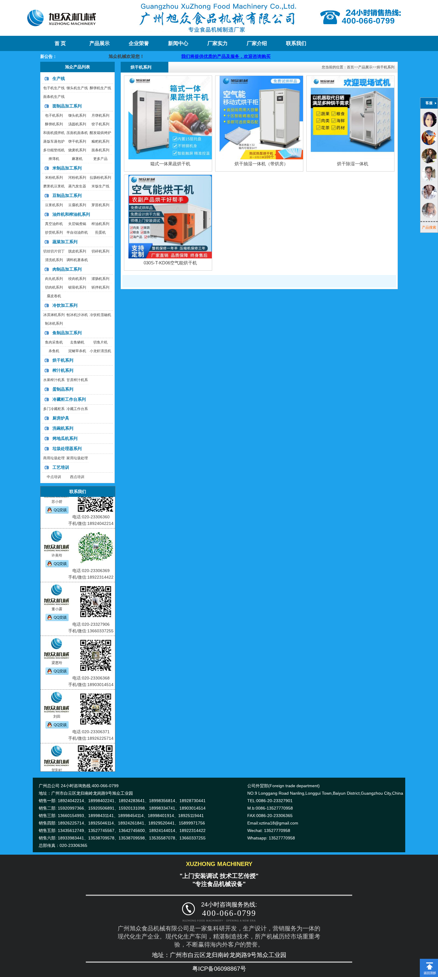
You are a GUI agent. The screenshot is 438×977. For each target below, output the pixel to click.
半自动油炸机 (77, 232)
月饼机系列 (100, 115)
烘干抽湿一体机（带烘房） (261, 163)
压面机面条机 (77, 133)
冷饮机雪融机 (100, 315)
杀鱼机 (54, 351)
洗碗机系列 (62, 428)
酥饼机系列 (54, 124)
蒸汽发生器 (77, 186)
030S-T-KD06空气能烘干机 (170, 262)
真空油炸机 (54, 224)
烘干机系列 (62, 360)
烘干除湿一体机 (352, 163)
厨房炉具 (60, 418)
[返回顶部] (429, 961)
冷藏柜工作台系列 (69, 399)
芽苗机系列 (100, 205)
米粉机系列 (54, 177)
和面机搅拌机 (54, 133)
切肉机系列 (54, 287)
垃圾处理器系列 (67, 448)
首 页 (60, 43)
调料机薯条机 (77, 260)
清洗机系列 (54, 260)
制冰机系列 (54, 323)
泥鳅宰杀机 (77, 351)
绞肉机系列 (77, 279)
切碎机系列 (100, 251)
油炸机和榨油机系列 (71, 214)
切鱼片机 (100, 342)
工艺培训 (60, 467)
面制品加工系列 (67, 106)
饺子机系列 (100, 124)
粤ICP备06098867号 (219, 968)
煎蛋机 (100, 232)
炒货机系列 (54, 232)
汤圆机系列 (77, 124)
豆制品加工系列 (67, 195)
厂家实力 (217, 43)
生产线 (58, 78)
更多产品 (100, 159)
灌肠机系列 (100, 279)
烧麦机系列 (77, 150)
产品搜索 (429, 227)
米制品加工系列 (67, 168)
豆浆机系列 (54, 205)
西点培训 (77, 477)
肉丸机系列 (54, 279)
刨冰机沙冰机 (77, 315)
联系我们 (296, 43)
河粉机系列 (77, 177)
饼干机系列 (77, 141)
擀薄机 (54, 159)
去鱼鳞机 (77, 342)
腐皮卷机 (54, 296)
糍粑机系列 (100, 141)
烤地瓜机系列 (64, 438)
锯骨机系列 (77, 287)
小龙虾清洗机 (100, 351)
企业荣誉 (139, 43)
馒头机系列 (77, 115)
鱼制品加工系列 (67, 332)
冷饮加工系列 (64, 305)
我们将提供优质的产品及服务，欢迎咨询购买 (190, 56)
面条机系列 (100, 150)
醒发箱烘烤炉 (100, 133)
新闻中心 (178, 43)
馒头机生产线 (77, 88)
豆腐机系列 (77, 205)
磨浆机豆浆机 (54, 186)
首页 (350, 67)
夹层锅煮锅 (77, 224)
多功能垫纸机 (54, 150)
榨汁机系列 (62, 370)
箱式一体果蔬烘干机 (170, 163)
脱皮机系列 (77, 251)
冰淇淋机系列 (54, 315)
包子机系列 (54, 115)
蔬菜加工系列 (64, 241)
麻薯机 (77, 159)
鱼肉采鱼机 (54, 342)
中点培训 (54, 477)
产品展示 (99, 43)
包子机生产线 (54, 88)
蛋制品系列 (62, 389)
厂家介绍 (257, 43)
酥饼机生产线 (100, 88)
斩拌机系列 (100, 287)
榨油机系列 (100, 224)
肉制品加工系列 (67, 269)
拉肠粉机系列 (100, 177)
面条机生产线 (54, 97)
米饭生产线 (100, 186)
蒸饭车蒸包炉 (54, 141)
